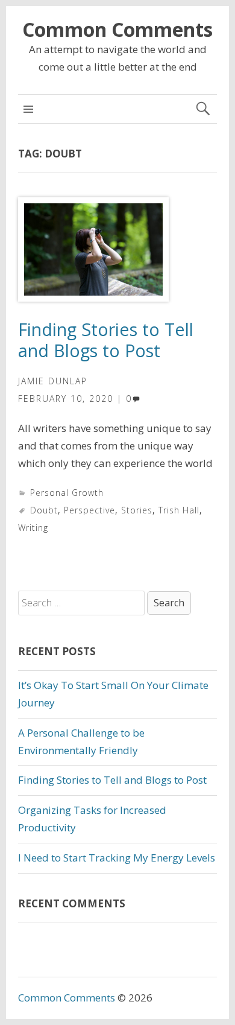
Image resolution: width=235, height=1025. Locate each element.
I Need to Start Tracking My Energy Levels (116, 858)
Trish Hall (178, 510)
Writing (33, 527)
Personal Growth (67, 492)
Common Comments (117, 29)
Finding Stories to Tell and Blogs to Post (105, 339)
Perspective (89, 510)
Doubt (44, 510)
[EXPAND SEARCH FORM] (203, 109)
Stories (136, 510)
